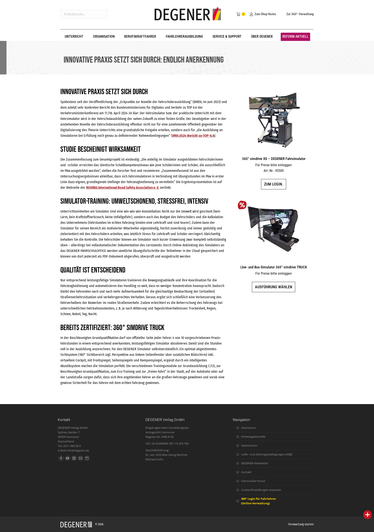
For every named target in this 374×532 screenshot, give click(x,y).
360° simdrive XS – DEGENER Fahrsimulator (273, 158)
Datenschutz (249, 445)
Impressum (248, 428)
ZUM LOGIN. (273, 184)
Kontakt (246, 472)
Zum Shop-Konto (265, 14)
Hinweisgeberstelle (253, 436)
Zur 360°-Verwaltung (300, 14)
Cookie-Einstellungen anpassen (261, 490)
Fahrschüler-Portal (253, 481)
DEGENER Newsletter (254, 463)
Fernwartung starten (301, 524)
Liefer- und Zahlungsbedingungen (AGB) (266, 454)
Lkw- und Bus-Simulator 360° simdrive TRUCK (273, 267)
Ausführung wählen (273, 287)
